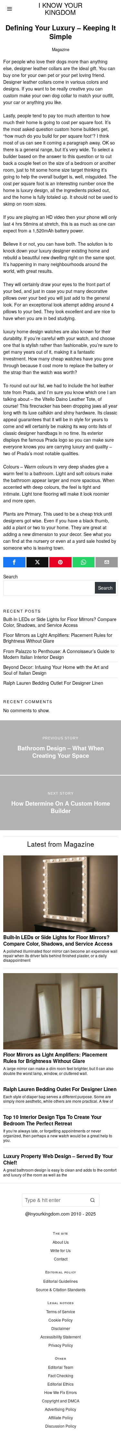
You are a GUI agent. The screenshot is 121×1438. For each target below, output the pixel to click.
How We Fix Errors (60, 1392)
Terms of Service (60, 1311)
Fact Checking (60, 1375)
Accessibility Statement (60, 1336)
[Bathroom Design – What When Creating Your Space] (60, 747)
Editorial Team (60, 1367)
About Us (61, 1242)
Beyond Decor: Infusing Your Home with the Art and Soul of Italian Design (55, 670)
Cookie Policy (60, 1320)
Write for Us (60, 1250)
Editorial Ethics (60, 1384)
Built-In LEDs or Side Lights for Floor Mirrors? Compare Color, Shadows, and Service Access (59, 622)
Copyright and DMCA (60, 1400)
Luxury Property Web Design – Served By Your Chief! (58, 1159)
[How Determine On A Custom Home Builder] (60, 803)
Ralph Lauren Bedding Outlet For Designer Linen (53, 683)
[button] (92, 1200)
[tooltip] (14, 562)
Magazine (60, 49)
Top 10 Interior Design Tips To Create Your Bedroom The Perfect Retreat (52, 1120)
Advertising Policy (60, 1409)
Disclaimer (60, 1328)
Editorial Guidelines (60, 1281)
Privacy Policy (60, 1345)
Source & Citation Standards (61, 1289)
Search (10, 576)
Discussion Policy (60, 1426)
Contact (60, 1258)
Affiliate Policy (60, 1417)
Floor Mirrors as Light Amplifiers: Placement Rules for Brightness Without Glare (57, 638)
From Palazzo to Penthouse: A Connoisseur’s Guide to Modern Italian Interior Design (59, 654)
